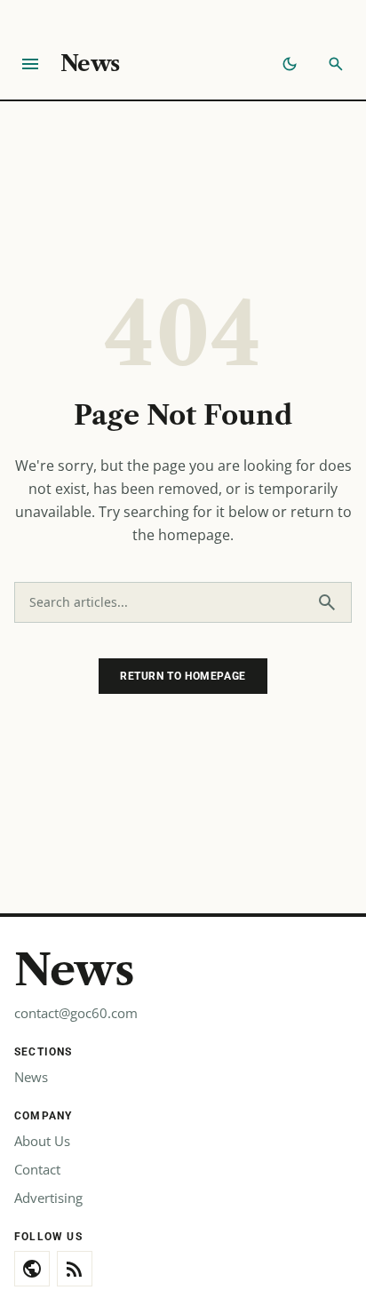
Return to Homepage (183, 676)
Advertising (48, 1197)
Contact (37, 1169)
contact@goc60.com (76, 1013)
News (90, 63)
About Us (42, 1141)
